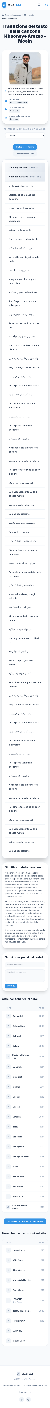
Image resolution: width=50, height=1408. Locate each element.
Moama (16, 1087)
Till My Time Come (22, 1311)
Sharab (16, 1107)
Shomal (16, 1097)
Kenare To (18, 1196)
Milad (15, 1166)
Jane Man (17, 1136)
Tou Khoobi (18, 1176)
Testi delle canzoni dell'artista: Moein (25, 1221)
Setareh (17, 1117)
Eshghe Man (19, 1026)
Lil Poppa (18, 1302)
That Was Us (19, 1270)
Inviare (11, 986)
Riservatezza (25, 1392)
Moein (31, 15)
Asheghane (18, 1146)
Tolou (15, 1127)
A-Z (46, 5)
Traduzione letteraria (25, 147)
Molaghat (17, 1077)
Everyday (17, 1331)
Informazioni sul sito (11, 1385)
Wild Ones (18, 1260)
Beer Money (19, 1290)
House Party (19, 1250)
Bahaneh (17, 1036)
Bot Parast (18, 1186)
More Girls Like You (22, 1280)
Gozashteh (18, 1016)
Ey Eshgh (17, 1067)
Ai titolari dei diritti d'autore (35, 1385)
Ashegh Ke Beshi (21, 1156)
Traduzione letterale (25, 154)
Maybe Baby (19, 1341)
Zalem (16, 1046)
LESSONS (17, 1299)
